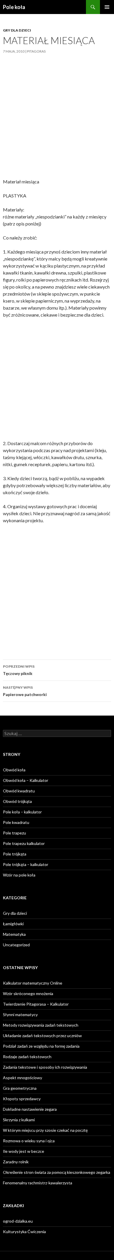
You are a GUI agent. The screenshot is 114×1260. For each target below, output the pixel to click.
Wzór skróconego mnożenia (28, 993)
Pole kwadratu (16, 822)
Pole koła (14, 7)
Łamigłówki (13, 923)
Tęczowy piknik (18, 670)
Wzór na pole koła (19, 874)
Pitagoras (36, 51)
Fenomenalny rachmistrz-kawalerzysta (37, 1182)
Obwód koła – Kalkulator (25, 780)
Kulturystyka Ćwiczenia (24, 1231)
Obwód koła (14, 769)
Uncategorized (16, 944)
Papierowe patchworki (25, 691)
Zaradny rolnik (16, 1161)
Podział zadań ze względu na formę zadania (41, 1046)
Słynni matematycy (20, 1014)
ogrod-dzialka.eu (18, 1221)
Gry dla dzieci (17, 30)
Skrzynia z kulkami (19, 1119)
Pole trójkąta (14, 853)
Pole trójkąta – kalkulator (25, 864)
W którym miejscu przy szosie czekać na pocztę (45, 1130)
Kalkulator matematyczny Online (32, 982)
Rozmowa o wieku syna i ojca (29, 1140)
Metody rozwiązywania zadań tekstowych (40, 1025)
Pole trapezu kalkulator (24, 843)
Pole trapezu (14, 832)
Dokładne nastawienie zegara (30, 1109)
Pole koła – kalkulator (22, 811)
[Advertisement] (57, 121)
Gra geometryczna (20, 1088)
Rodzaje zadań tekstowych (27, 1056)
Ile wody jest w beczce (23, 1151)
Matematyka (14, 934)
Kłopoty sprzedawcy (22, 1098)
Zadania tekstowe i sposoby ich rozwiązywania (45, 1067)
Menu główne (107, 7)
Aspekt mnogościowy (22, 1077)
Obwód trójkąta (17, 801)
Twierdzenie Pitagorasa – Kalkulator (36, 1004)
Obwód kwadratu (19, 790)
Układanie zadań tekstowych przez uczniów (42, 1035)
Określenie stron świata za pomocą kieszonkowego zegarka (56, 1172)
